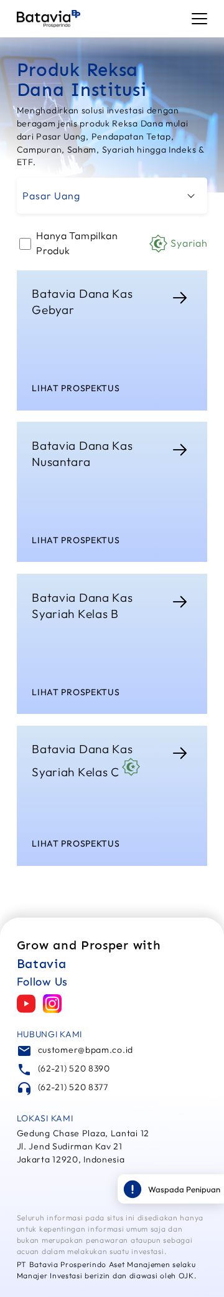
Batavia (42, 963)
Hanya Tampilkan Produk (121, 243)
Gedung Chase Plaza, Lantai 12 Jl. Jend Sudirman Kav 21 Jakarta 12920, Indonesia (83, 1146)
